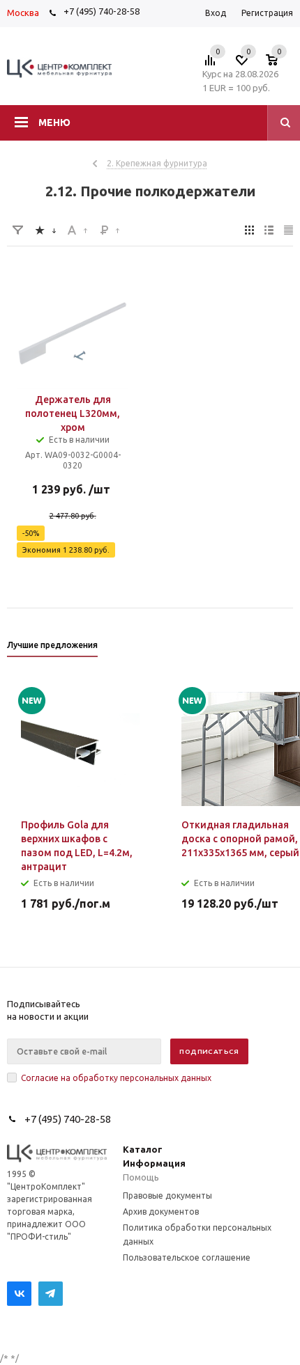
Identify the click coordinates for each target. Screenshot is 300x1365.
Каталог (143, 1149)
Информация (154, 1163)
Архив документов (161, 1211)
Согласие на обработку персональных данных (116, 1077)
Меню (54, 122)
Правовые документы (167, 1195)
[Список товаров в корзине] (279, 64)
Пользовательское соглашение (186, 1257)
